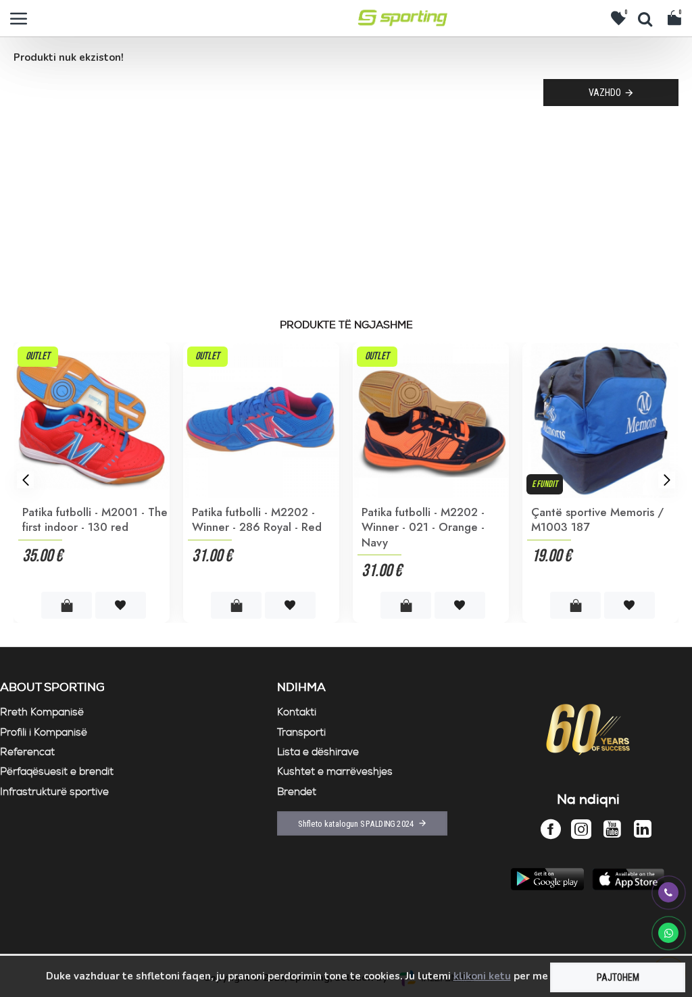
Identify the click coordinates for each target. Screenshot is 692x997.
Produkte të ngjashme (346, 325)
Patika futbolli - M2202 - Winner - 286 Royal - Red (257, 519)
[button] (25, 479)
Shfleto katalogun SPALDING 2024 (355, 823)
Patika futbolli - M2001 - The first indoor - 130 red (95, 519)
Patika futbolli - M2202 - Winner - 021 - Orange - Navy (423, 527)
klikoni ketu (482, 976)
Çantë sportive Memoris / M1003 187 (597, 519)
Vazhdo (605, 92)
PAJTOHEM (618, 977)
